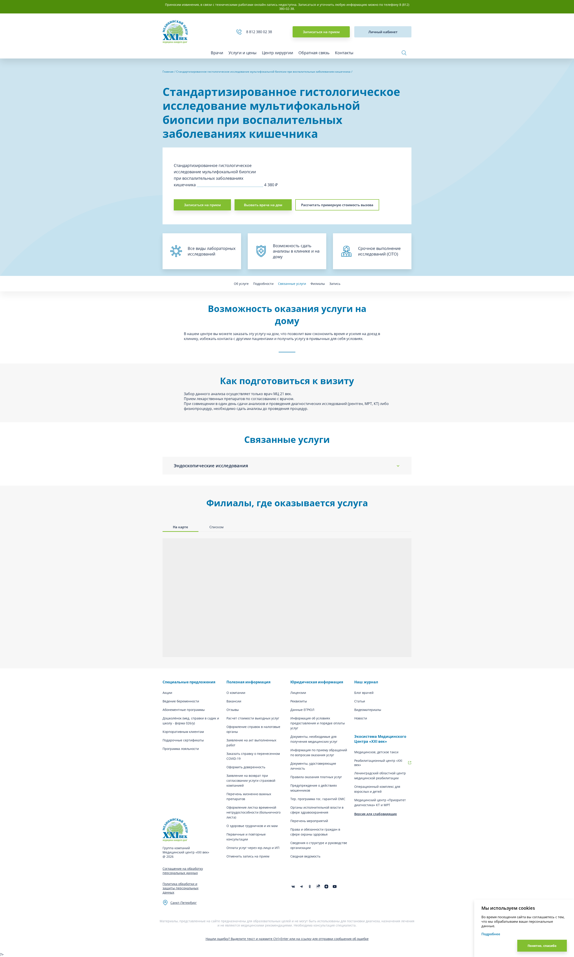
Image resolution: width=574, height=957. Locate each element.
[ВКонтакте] (293, 886)
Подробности (263, 283)
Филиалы (318, 283)
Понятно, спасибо (542, 946)
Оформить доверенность (245, 767)
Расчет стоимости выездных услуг (252, 718)
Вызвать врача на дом (263, 205)
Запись (334, 283)
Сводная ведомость (305, 856)
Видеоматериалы (367, 710)
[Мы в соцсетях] (310, 886)
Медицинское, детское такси (376, 752)
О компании (235, 693)
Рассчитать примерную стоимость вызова (337, 205)
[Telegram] (301, 886)
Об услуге (241, 283)
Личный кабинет (383, 32)
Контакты (344, 52)
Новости (360, 718)
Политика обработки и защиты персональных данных (180, 888)
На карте (180, 527)
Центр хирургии (277, 52)
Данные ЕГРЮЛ (302, 710)
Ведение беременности (181, 701)
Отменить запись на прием (247, 856)
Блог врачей (364, 693)
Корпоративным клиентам (183, 732)
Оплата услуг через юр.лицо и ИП (252, 848)
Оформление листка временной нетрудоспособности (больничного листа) (253, 812)
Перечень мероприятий (309, 821)
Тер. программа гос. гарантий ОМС (317, 799)
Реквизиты (298, 701)
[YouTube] (335, 886)
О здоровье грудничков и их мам (252, 826)
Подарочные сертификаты (183, 740)
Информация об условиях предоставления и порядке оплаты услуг (317, 723)
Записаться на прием (321, 32)
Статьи (359, 701)
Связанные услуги (292, 283)
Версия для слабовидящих (375, 814)
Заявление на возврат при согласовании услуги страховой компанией (250, 780)
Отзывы (232, 710)
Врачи (217, 52)
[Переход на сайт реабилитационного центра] (409, 762)
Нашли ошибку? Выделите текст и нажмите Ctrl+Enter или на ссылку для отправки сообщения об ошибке (287, 939)
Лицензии (298, 693)
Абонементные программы (184, 710)
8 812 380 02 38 (260, 31)
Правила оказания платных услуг (316, 777)
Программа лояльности (181, 749)
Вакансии (233, 701)
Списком (216, 527)
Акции (167, 693)
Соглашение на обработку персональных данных (183, 870)
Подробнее (490, 934)
